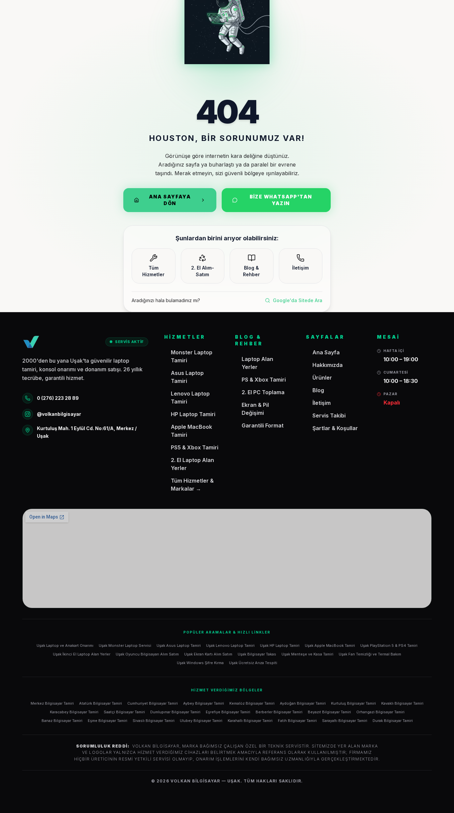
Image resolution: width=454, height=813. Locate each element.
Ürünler (322, 377)
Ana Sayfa (326, 352)
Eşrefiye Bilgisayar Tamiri (228, 712)
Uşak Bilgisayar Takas (257, 654)
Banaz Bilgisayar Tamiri (62, 720)
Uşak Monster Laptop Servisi (125, 645)
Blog (318, 390)
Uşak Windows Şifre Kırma (200, 662)
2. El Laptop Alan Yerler (192, 464)
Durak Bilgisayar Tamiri (393, 720)
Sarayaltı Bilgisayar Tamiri (344, 720)
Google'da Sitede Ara (297, 300)
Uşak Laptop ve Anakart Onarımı (65, 645)
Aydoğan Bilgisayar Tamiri (303, 703)
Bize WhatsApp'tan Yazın (281, 200)
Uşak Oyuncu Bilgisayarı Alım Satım (147, 654)
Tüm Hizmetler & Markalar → (192, 484)
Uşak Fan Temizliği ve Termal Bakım (370, 654)
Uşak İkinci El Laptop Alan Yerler (81, 654)
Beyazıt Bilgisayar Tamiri (329, 712)
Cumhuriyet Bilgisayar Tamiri (152, 703)
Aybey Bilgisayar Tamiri (203, 703)
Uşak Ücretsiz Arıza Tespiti (253, 662)
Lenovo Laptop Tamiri (190, 397)
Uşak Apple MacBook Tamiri (330, 645)
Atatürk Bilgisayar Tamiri (100, 703)
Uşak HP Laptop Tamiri (279, 645)
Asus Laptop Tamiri (187, 377)
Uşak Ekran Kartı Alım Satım (208, 654)
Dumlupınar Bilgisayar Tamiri (175, 712)
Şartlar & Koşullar (335, 428)
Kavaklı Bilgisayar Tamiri (402, 703)
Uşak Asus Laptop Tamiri (179, 645)
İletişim (321, 403)
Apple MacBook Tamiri (191, 430)
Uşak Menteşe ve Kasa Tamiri (307, 654)
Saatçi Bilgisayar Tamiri (124, 712)
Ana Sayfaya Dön (170, 200)
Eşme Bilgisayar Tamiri (107, 720)
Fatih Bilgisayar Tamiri (297, 720)
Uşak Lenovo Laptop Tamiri (230, 645)
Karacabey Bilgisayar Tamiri (74, 712)
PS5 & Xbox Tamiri (194, 447)
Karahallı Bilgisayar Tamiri (250, 720)
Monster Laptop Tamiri (191, 356)
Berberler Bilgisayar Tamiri (279, 712)
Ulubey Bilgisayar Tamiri (201, 720)
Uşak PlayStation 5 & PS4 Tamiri (388, 645)
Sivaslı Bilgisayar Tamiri (153, 720)
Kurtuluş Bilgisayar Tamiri (353, 703)
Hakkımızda (327, 365)
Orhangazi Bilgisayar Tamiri (380, 712)
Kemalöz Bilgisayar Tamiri (252, 703)
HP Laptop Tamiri (193, 414)
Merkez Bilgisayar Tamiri (52, 703)
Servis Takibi (329, 415)
